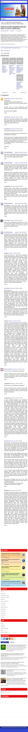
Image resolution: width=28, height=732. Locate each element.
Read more (7, 557)
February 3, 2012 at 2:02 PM (17, 398)
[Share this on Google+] (8, 50)
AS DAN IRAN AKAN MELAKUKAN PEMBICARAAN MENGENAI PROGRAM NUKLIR (19, 69)
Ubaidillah (7, 98)
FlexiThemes (7, 729)
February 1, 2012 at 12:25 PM (16, 288)
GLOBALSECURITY (5, 597)
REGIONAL (3, 609)
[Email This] (4, 53)
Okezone (3, 626)
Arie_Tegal (7, 220)
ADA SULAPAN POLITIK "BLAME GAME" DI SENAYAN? (11, 581)
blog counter (5, 693)
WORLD (2, 617)
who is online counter (2, 693)
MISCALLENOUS (4, 601)
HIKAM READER (8, 152)
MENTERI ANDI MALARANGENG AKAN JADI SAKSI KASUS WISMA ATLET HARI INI (12, 70)
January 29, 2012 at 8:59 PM (17, 128)
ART (2, 591)
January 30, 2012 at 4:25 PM (21, 203)
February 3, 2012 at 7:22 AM (18, 369)
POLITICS (3, 605)
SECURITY (3, 615)
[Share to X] (7, 53)
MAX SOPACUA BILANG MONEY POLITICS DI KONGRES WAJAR (5, 69)
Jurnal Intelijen (4, 632)
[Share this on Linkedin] (9, 50)
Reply (5, 112)
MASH (25, 727)
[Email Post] (2, 53)
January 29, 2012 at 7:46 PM (16, 117)
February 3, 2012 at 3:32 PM (16, 441)
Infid (2, 630)
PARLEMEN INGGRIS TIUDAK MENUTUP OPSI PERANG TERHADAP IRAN (19, 86)
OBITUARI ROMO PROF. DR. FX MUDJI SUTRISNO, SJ (11, 553)
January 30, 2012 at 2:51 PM (17, 186)
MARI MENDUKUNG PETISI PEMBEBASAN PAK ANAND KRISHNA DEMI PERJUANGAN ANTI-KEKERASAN (12, 655)
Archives (12, 642)
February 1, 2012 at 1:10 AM (14, 253)
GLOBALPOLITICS (5, 595)
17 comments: (19, 30)
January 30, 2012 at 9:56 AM (21, 162)
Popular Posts (5, 642)
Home (2, 22)
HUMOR (2, 599)
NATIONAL (3, 603)
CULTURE (3, 593)
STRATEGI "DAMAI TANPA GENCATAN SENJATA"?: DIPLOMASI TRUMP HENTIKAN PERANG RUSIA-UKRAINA (10, 574)
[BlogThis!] (5, 53)
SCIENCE (3, 613)
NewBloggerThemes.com (22, 729)
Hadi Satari (7, 117)
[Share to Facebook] (8, 53)
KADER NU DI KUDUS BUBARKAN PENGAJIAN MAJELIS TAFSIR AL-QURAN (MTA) (13, 27)
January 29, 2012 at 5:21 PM (16, 98)
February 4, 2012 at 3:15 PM (15, 490)
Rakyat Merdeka (4, 628)
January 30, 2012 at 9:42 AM (21, 152)
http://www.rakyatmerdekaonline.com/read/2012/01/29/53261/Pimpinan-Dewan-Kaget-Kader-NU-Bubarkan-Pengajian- (14, 47)
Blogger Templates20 (17, 730)
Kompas (2, 625)
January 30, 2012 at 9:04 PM (16, 220)
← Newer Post (4, 92)
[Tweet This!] (6, 50)
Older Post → (24, 92)
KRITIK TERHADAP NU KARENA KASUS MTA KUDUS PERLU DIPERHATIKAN (17, 645)
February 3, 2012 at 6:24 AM (14, 321)
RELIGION (3, 611)
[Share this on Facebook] (4, 50)
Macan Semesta (8, 369)
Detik (2, 623)
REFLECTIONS (4, 607)
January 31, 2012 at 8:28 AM (21, 232)
